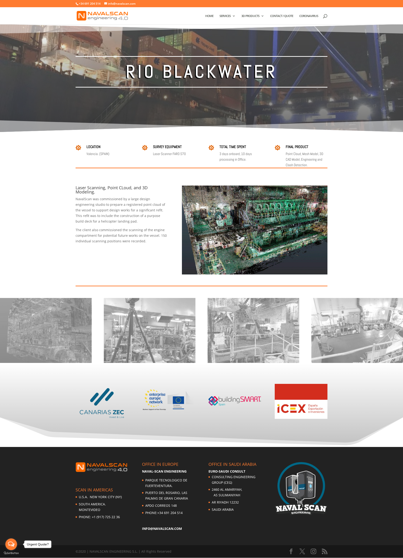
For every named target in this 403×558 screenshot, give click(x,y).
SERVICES (225, 16)
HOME (209, 16)
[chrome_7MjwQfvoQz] (149, 363)
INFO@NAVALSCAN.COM (162, 528)
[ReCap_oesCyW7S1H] (253, 363)
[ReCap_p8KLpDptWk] (46, 363)
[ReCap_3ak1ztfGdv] (357, 363)
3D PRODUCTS (250, 16)
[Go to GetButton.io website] (11, 553)
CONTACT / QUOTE (281, 16)
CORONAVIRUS (308, 16)
